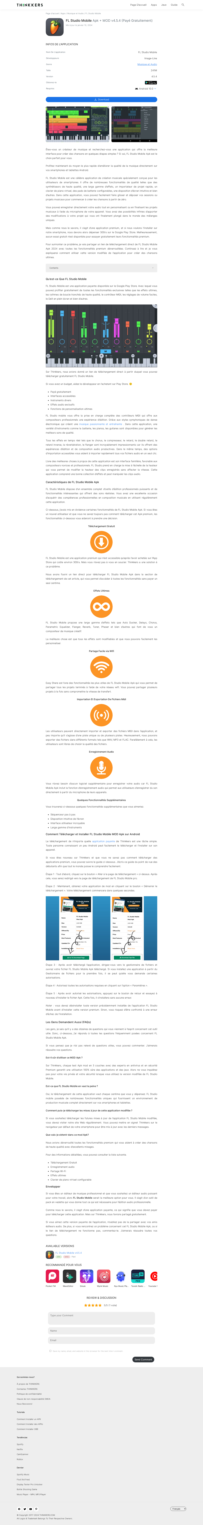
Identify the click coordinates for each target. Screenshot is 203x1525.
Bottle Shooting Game (27, 1489)
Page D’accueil (138, 4)
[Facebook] (19, 1509)
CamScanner (22, 1454)
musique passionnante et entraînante (100, 424)
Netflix (20, 1449)
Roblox (20, 1459)
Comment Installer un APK (29, 1419)
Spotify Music (23, 1474)
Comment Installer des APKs (30, 1424)
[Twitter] (24, 1509)
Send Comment (143, 1359)
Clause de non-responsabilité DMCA (33, 1399)
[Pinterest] (36, 1509)
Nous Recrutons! (24, 1404)
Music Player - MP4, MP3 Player (31, 1494)
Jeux (163, 4)
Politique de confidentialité (29, 1394)
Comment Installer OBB (27, 1429)
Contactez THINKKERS (27, 1389)
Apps (154, 4)
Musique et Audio (75, 13)
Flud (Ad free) (23, 1479)
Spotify (20, 1444)
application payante (103, 841)
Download (101, 99)
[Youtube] (30, 1509)
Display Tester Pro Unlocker (30, 1484)
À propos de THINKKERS (28, 1384)
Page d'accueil (52, 13)
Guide (174, 4)
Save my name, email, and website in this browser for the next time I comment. (88, 1351)
